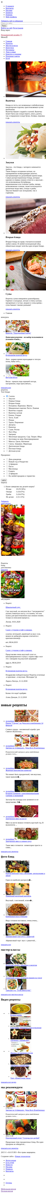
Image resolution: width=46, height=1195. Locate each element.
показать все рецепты (9, 852)
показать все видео (8, 1082)
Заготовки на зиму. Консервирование (24, 439)
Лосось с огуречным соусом (21, 1053)
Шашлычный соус (13, 607)
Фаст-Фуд (13, 432)
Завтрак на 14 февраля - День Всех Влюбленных (25, 748)
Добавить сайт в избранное (12, 21)
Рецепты (9, 43)
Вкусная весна (11, 377)
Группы (9, 1183)
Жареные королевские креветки (18, 770)
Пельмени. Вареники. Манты (20, 406)
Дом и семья (11, 52)
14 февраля (13, 464)
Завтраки (12, 434)
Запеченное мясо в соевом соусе (18, 841)
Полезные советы (13, 56)
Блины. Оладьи (15, 415)
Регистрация (18, 28)
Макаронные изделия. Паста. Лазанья (24, 408)
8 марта (12, 471)
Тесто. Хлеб (13, 418)
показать (4, 570)
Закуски (12, 399)
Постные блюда (15, 449)
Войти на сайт (7, 28)
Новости (9, 1165)
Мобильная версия (8, 1189)
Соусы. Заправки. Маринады (20, 444)
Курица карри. (16, 1015)
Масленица (13, 469)
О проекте (10, 6)
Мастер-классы (12, 46)
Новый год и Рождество (18, 462)
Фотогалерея (11, 1160)
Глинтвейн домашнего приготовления (25, 1028)
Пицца (11, 420)
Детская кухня (14, 451)
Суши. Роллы (14, 430)
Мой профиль (11, 17)
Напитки (12, 427)
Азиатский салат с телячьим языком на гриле (24, 978)
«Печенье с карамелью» (19, 1040)
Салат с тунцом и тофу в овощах (19, 630)
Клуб (8, 58)
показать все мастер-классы (12, 994)
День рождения (15, 459)
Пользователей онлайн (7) (11, 35)
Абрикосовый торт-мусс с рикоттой (20, 937)
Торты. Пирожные (16, 422)
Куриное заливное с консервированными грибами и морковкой (22, 794)
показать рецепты (13, 122)
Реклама (9, 10)
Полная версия (7, 1191)
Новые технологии (22, 1156)
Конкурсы (10, 48)
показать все (6, 945)
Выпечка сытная (15, 413)
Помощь (9, 15)
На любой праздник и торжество (22, 476)
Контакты (10, 8)
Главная (9, 41)
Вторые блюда (14, 403)
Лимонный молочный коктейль (18, 896)
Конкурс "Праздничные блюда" (18, 333)
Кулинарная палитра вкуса (16, 355)
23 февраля (13, 474)
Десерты (12, 425)
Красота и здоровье (13, 54)
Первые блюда (14, 401)
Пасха (11, 466)
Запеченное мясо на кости (16, 819)
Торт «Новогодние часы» (20, 1078)
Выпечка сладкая (15, 410)
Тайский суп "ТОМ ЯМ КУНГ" (18, 990)
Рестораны (10, 50)
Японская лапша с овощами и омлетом (21, 965)
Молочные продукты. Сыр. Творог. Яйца (25, 437)
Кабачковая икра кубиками (16, 917)
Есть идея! (10, 1163)
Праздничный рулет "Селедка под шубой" (23, 1138)
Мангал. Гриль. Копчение (19, 441)
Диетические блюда (17, 446)
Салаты (12, 396)
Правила (9, 13)
